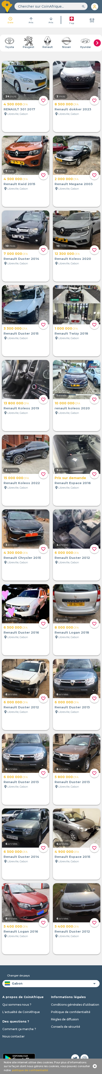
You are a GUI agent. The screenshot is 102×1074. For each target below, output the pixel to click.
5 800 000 (67, 777)
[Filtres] (92, 20)
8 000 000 (67, 627)
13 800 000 (16, 403)
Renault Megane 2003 (74, 184)
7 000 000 (16, 254)
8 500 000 (67, 104)
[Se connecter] (95, 6)
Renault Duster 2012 (72, 557)
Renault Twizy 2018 (71, 333)
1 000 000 (66, 328)
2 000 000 (67, 179)
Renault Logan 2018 (72, 632)
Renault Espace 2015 (72, 856)
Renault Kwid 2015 (19, 184)
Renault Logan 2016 (21, 931)
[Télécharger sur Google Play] (19, 1058)
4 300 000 (16, 553)
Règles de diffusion (65, 1019)
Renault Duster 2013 (72, 707)
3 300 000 (15, 328)
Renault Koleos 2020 (73, 258)
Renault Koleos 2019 (21, 408)
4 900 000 (67, 852)
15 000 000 (16, 478)
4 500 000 (16, 104)
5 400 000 (16, 926)
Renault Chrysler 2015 (22, 557)
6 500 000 (16, 627)
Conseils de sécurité (65, 1026)
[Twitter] (75, 1058)
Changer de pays (18, 975)
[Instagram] (84, 1058)
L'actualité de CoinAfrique (21, 1012)
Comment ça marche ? (19, 1029)
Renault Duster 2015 (21, 333)
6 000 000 (67, 553)
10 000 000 (67, 403)
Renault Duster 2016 (21, 632)
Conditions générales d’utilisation (75, 1004)
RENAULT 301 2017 (19, 109)
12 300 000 (67, 254)
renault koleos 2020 (72, 408)
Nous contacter (13, 1036)
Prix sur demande (70, 478)
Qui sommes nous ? (16, 1004)
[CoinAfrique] (7, 6)
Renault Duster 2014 (21, 258)
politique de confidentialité (30, 1070)
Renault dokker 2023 (73, 109)
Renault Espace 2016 (73, 483)
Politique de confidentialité (70, 1012)
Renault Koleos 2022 (22, 483)
